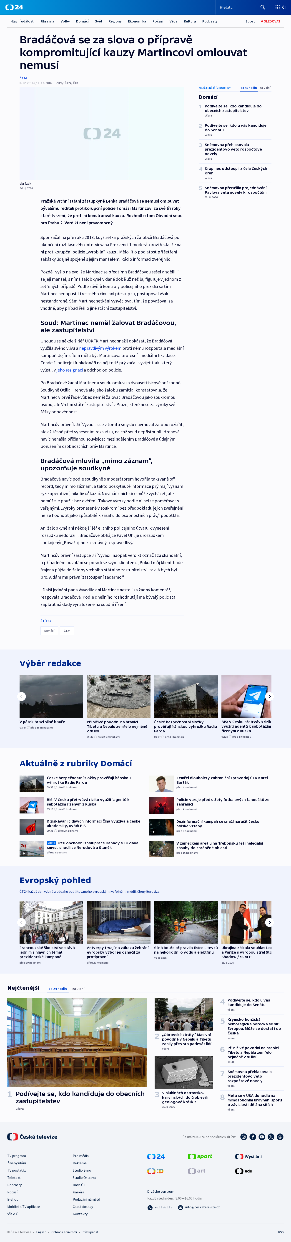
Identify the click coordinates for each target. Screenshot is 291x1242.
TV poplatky (16, 1170)
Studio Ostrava (84, 1177)
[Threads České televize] (280, 1136)
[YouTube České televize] (262, 1136)
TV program (16, 1155)
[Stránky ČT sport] (200, 1156)
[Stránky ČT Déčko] (155, 1170)
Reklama (80, 1163)
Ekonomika (137, 21)
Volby (65, 21)
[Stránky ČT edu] (243, 1170)
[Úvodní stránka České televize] (32, 1136)
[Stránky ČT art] (196, 1170)
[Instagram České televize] (243, 1136)
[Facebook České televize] (252, 1136)
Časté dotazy (83, 1206)
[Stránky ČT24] (156, 1156)
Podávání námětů (86, 1199)
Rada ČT (79, 1185)
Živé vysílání (16, 1163)
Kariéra (78, 1192)
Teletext (14, 1177)
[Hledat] (263, 7)
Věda (174, 21)
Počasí (158, 21)
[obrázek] (102, 133)
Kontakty (80, 1214)
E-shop (12, 1199)
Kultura (190, 21)
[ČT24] (14, 7)
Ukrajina (47, 21)
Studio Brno (82, 1170)
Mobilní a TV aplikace (23, 1206)
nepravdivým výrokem (100, 348)
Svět (98, 21)
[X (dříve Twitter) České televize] (271, 1136)
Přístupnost (90, 1232)
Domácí (82, 21)
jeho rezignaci (70, 370)
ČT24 (23, 78)
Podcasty (210, 21)
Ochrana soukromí (64, 1232)
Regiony (115, 21)
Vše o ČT (13, 1214)
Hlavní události (22, 21)
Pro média (81, 1155)
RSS (281, 1232)
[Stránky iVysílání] (248, 1156)
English (41, 1232)
